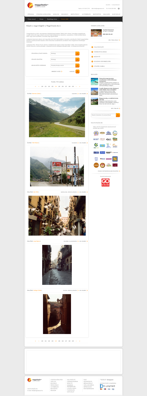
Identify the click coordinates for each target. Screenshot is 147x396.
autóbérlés (55, 387)
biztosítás (54, 388)
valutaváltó (71, 379)
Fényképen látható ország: (40, 53)
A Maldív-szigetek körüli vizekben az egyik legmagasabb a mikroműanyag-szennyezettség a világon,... (109, 81)
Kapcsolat (116, 14)
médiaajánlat (88, 383)
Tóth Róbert (35, 143)
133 (52, 86)
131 (45, 86)
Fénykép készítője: (37, 59)
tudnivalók (71, 390)
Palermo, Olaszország (70, 241)
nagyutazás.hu (33, 389)
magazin (53, 390)
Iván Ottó (35, 192)
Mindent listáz (56, 71)
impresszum (88, 387)
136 (63, 86)
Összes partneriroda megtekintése (108, 171)
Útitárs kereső (32, 19)
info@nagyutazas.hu (99, 8)
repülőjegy (55, 385)
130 (42, 86)
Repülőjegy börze (52, 19)
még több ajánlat (113, 40)
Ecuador (74, 142)
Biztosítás (97, 14)
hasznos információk (71, 385)
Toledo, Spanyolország (70, 290)
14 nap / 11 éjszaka (108, 32)
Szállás (56, 14)
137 (66, 86)
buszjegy (54, 383)
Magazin (106, 14)
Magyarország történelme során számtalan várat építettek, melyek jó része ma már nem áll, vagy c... (108, 101)
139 (73, 86)
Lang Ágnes (36, 241)
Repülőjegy (75, 14)
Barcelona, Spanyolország (69, 192)
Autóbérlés (86, 14)
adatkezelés (88, 381)
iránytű (69, 383)
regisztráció (116, 4)
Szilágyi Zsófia (37, 290)
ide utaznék (82, 93)
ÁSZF (85, 379)
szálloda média (89, 385)
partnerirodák (89, 388)
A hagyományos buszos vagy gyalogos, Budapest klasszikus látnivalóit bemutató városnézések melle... (109, 91)
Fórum (41, 19)
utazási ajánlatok (57, 379)
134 (56, 86)
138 (69, 86)
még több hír (114, 108)
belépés (108, 4)
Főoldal (31, 14)
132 (49, 86)
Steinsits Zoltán (36, 93)
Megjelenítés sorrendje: (39, 65)
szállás (53, 381)
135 (59, 86)
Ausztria (74, 93)
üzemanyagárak (72, 381)
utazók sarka (71, 388)
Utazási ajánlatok (43, 14)
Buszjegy (65, 14)
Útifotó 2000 (64, 19)
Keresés (72, 71)
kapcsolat (70, 392)
